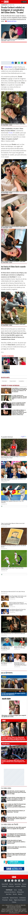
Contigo (20, 890)
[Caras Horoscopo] (14, 870)
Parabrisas (11, 886)
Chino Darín (4, 381)
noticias (14, 677)
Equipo (11, 900)
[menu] (2, 2)
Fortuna (24, 884)
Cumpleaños (21, 381)
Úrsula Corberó (13, 381)
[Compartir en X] (16, 63)
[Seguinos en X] (12, 881)
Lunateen (17, 886)
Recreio (15, 894)
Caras (15, 890)
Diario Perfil (5, 884)
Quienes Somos (14, 898)
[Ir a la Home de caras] (6, 2)
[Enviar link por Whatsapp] (19, 63)
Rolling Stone (20, 892)
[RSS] (19, 881)
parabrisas (14, 744)
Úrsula (11, 133)
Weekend (4, 886)
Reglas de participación (20, 900)
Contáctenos (22, 898)
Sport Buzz (8, 894)
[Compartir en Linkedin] (22, 63)
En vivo (24, 1)
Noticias (11, 884)
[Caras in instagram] (5, 881)
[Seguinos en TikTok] (16, 881)
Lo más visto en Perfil (9, 824)
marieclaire (14, 699)
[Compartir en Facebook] (13, 63)
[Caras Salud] (14, 863)
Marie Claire (18, 884)
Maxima (20, 894)
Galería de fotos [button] (11, 21)
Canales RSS (5, 898)
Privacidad (5, 900)
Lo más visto (6, 788)
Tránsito (14, 902)
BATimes (23, 886)
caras (14, 721)
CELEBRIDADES (4, 5)
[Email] (25, 63)
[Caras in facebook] (9, 881)
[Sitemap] (22, 881)
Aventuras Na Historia (10, 892)
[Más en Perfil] (9, 673)
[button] (14, 33)
